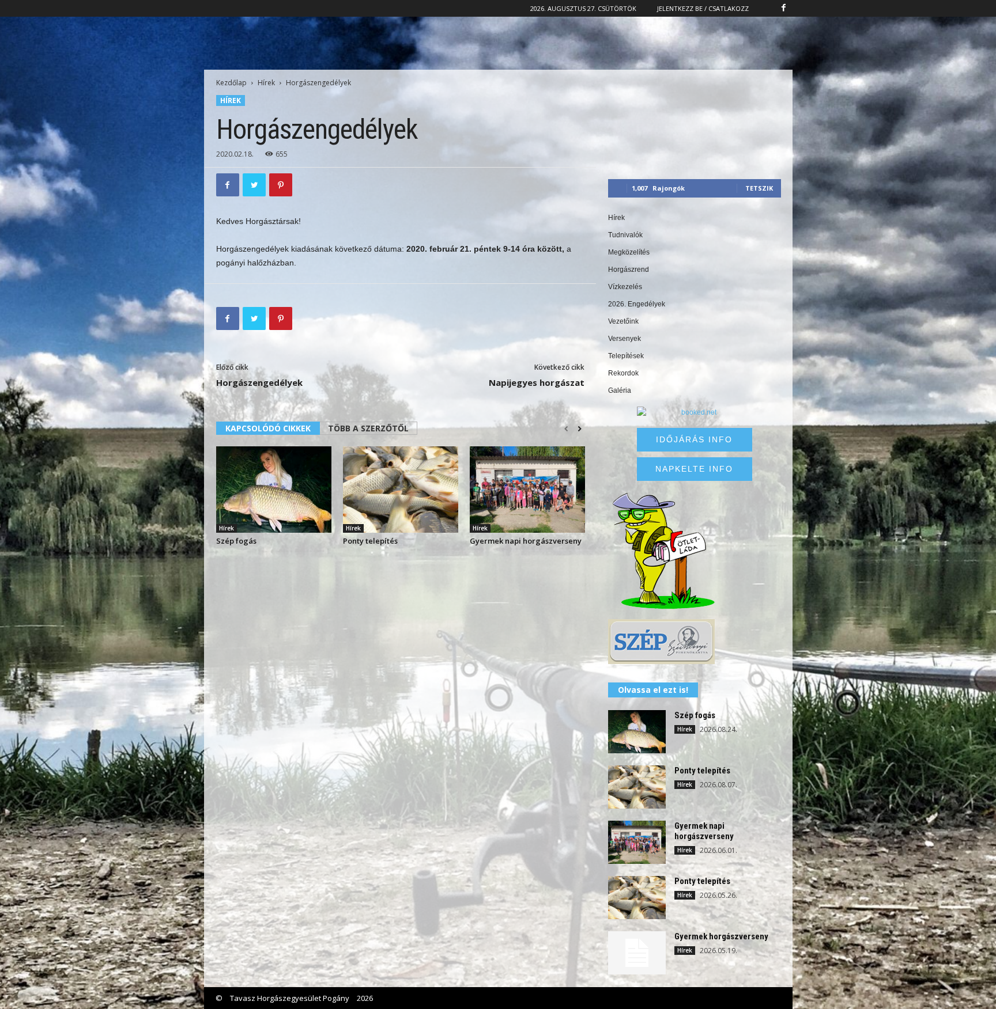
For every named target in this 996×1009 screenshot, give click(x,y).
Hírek (266, 83)
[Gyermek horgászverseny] (637, 952)
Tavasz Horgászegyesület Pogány (289, 998)
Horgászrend (628, 269)
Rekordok (623, 373)
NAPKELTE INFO (694, 468)
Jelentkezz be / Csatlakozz (703, 8)
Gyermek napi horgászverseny (526, 541)
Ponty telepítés (370, 541)
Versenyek (624, 339)
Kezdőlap (231, 83)
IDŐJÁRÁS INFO (694, 439)
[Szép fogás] (273, 489)
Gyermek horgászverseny (721, 936)
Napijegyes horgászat (536, 382)
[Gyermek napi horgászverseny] (527, 489)
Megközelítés (629, 252)
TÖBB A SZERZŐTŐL (368, 428)
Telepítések (626, 356)
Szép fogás (236, 541)
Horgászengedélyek (259, 382)
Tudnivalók (625, 235)
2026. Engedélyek (636, 304)
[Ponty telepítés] (400, 489)
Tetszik (759, 188)
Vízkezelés (625, 287)
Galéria (619, 390)
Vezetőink (623, 321)
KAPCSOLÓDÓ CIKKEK (268, 428)
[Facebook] (784, 8)
